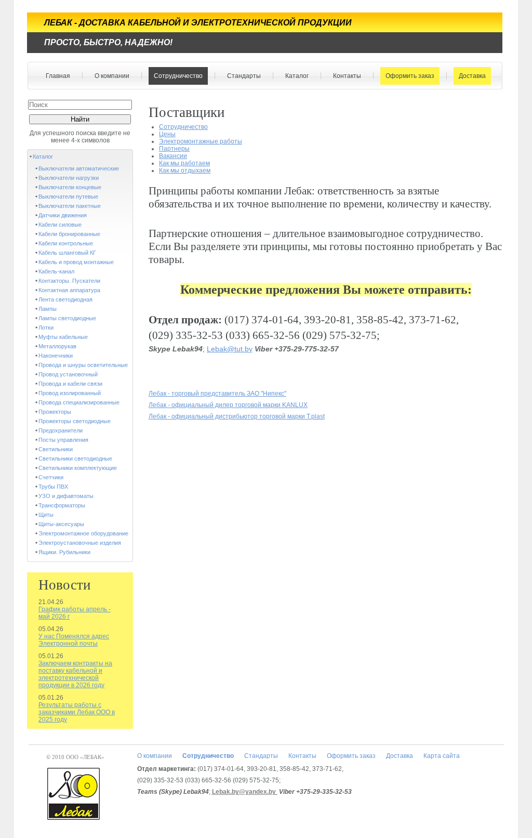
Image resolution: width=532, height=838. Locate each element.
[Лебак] (74, 795)
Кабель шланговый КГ (67, 253)
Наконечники (55, 355)
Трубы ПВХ (53, 486)
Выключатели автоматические (78, 168)
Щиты (46, 515)
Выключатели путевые (68, 196)
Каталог (294, 76)
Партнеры (174, 148)
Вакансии (173, 156)
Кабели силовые (60, 224)
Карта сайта (441, 756)
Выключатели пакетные (69, 206)
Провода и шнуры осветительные (83, 365)
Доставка (470, 76)
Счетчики (50, 477)
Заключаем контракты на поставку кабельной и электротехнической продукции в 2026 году (75, 674)
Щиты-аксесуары (61, 524)
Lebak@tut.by (229, 349)
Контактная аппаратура (69, 290)
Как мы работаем (184, 163)
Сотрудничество (176, 76)
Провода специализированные (78, 402)
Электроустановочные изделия (79, 543)
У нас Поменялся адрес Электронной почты (73, 640)
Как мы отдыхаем (184, 170)
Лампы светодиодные (67, 318)
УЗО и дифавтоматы (66, 496)
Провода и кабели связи (70, 384)
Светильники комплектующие (77, 468)
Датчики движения (62, 215)
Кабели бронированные (69, 234)
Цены (167, 134)
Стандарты (241, 76)
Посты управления (63, 440)
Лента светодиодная (65, 299)
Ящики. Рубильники (64, 552)
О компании (109, 76)
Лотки (46, 327)
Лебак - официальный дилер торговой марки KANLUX (228, 405)
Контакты (344, 76)
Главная (58, 76)
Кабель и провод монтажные (76, 262)
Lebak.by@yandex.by (244, 791)
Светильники (55, 449)
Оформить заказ (407, 76)
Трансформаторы (61, 505)
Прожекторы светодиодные (74, 421)
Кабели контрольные (65, 243)
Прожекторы (54, 412)
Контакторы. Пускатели (69, 281)
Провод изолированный (69, 393)
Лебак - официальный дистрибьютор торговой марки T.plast (237, 416)
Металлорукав (57, 346)
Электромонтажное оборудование (83, 533)
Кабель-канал (56, 271)
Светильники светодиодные (75, 458)
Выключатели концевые (69, 187)
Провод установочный (68, 374)
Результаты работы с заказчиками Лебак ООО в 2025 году (76, 712)
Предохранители (60, 430)
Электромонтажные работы (200, 141)
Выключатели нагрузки (68, 178)
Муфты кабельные (63, 337)
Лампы (47, 309)
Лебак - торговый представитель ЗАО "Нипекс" (217, 393)
